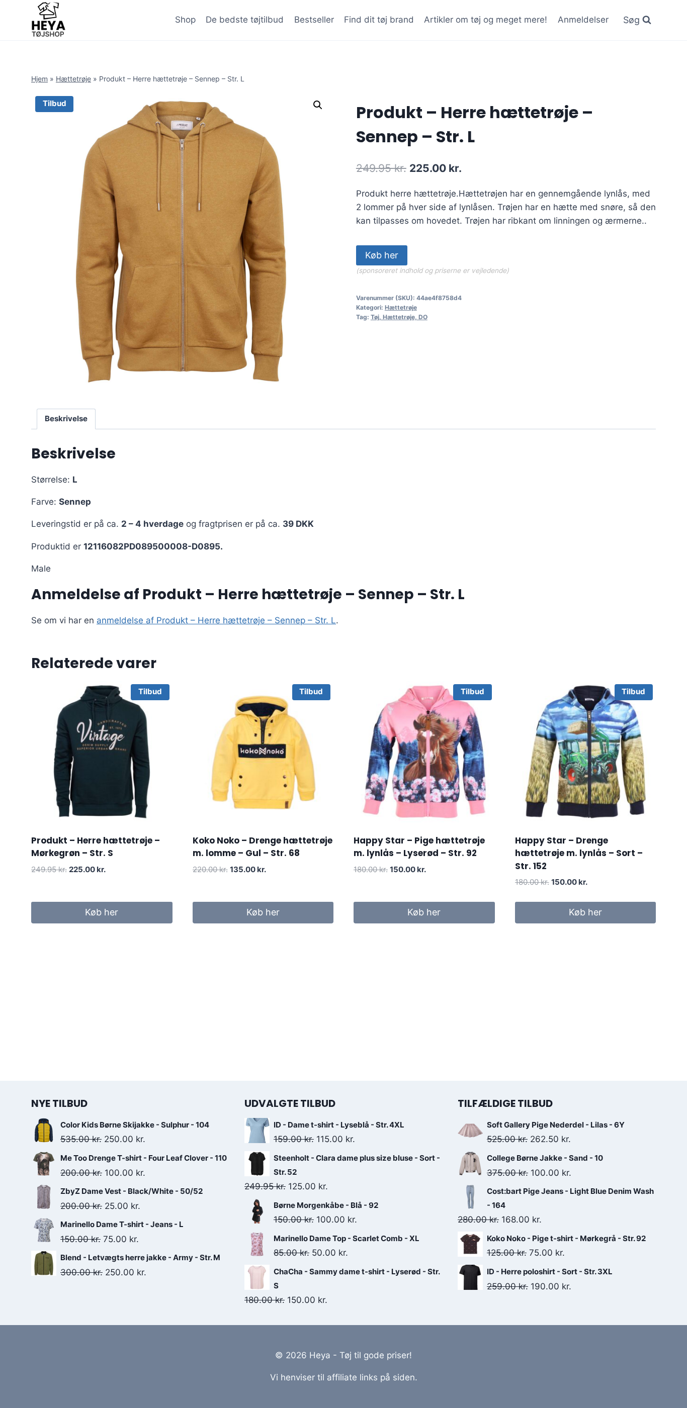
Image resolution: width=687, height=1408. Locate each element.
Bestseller (314, 20)
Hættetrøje (73, 78)
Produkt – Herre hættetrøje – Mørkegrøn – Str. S (95, 847)
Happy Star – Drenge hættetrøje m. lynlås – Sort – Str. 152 (579, 853)
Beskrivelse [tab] (66, 418)
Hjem (39, 78)
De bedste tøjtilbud (245, 20)
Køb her (381, 255)
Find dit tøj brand (379, 20)
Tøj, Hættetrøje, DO (399, 317)
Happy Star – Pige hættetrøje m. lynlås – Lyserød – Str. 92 (419, 847)
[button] (318, 105)
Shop (185, 20)
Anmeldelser (583, 20)
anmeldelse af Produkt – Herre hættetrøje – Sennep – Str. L (216, 620)
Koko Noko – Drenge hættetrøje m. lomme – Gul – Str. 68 (262, 847)
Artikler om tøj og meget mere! (485, 20)
